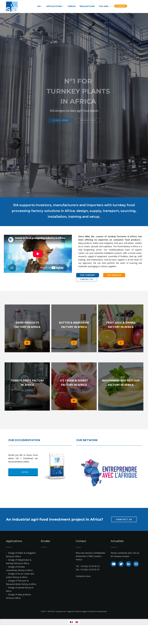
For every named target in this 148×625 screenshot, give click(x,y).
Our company (87, 275)
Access (24, 472)
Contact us (120, 7)
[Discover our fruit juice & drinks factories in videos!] (121, 343)
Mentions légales (81, 611)
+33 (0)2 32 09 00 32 (90, 566)
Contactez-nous (83, 576)
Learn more (60, 116)
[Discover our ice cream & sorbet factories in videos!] (74, 401)
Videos (72, 6)
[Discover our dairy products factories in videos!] (27, 343)
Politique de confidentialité (98, 611)
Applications (54, 6)
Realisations (87, 6)
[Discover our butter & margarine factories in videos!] (74, 343)
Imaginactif (70, 611)
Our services (114, 275)
